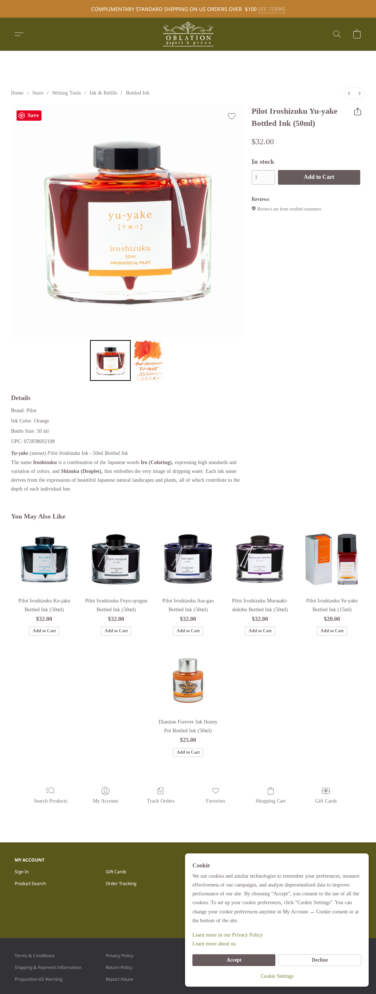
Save (33, 115)
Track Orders (160, 801)
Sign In (22, 872)
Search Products (50, 801)
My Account (105, 801)
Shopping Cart (271, 801)
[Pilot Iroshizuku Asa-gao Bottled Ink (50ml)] (188, 559)
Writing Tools (66, 93)
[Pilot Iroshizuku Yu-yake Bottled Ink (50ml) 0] (110, 360)
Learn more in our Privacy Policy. (228, 935)
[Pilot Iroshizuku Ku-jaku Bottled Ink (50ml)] (44, 559)
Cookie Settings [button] (277, 976)
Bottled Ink (137, 93)
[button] (188, 34)
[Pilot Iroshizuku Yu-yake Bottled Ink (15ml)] (332, 559)
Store (37, 93)
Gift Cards (326, 801)
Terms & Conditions (35, 955)
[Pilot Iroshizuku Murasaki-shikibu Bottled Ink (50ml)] (260, 559)
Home (17, 93)
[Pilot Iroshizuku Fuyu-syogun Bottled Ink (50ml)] (116, 559)
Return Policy (119, 967)
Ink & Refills (103, 93)
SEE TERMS (271, 9)
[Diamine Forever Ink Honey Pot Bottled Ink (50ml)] (188, 680)
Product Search (30, 883)
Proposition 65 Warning (38, 979)
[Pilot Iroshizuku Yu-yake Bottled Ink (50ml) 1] (149, 360)
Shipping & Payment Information (48, 967)
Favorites (215, 801)
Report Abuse (119, 979)
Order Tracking (121, 883)
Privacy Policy (119, 955)
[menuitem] (349, 93)
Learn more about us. (214, 944)
